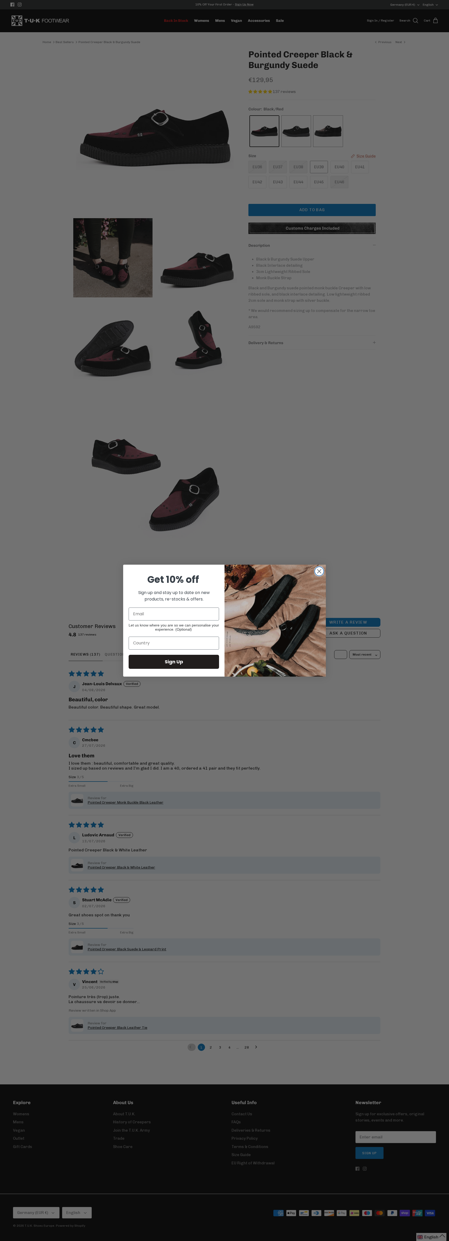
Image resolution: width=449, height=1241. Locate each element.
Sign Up (174, 661)
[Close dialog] (319, 571)
